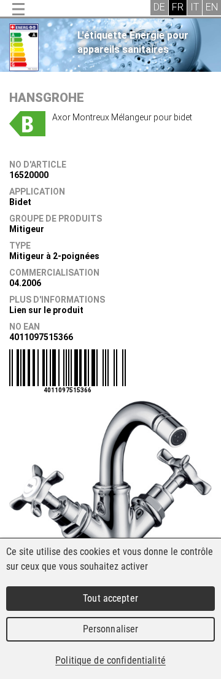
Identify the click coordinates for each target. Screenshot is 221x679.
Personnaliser (111, 629)
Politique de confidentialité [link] (110, 660)
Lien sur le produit (46, 310)
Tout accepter (110, 598)
